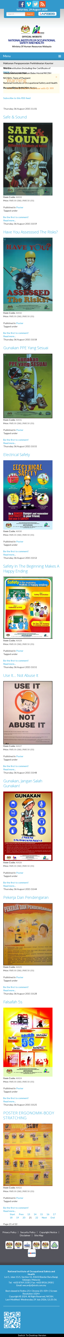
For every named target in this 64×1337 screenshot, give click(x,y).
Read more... (9, 220)
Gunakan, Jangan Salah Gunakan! (22, 783)
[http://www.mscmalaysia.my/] (27, 1244)
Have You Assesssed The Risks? (30, 232)
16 (48, 1214)
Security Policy (27, 1232)
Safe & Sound (15, 117)
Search (30, 14)
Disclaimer (25, 1235)
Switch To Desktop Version (32, 1335)
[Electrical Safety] (28, 494)
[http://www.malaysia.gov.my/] (9, 1244)
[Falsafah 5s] (28, 1041)
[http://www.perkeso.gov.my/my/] (54, 1244)
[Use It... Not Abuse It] (28, 712)
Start (12, 1214)
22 (36, 1217)
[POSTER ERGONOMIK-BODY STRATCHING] (28, 1154)
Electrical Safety (16, 454)
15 (41, 1214)
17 (54, 1214)
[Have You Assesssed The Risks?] (28, 274)
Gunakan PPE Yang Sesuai (25, 347)
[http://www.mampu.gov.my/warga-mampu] (32, 1252)
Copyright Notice (48, 1232)
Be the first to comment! (16, 217)
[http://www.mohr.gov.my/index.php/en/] (36, 1244)
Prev (21, 1214)
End (53, 1217)
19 (17, 1217)
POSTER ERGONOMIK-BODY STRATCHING (28, 1115)
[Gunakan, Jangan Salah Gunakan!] (28, 825)
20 (24, 1217)
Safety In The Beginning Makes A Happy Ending (31, 568)
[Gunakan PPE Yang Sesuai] (28, 385)
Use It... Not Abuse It (20, 675)
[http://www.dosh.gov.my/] (45, 1244)
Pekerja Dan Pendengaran (26, 897)
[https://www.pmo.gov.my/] (18, 1244)
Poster (19, 207)
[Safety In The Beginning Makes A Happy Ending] (28, 607)
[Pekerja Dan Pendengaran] (28, 933)
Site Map (38, 1235)
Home (6, 71)
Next (44, 1217)
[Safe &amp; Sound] (28, 158)
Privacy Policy (9, 1232)
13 (28, 1214)
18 (11, 1217)
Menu (6, 56)
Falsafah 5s (12, 1001)
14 (35, 1214)
